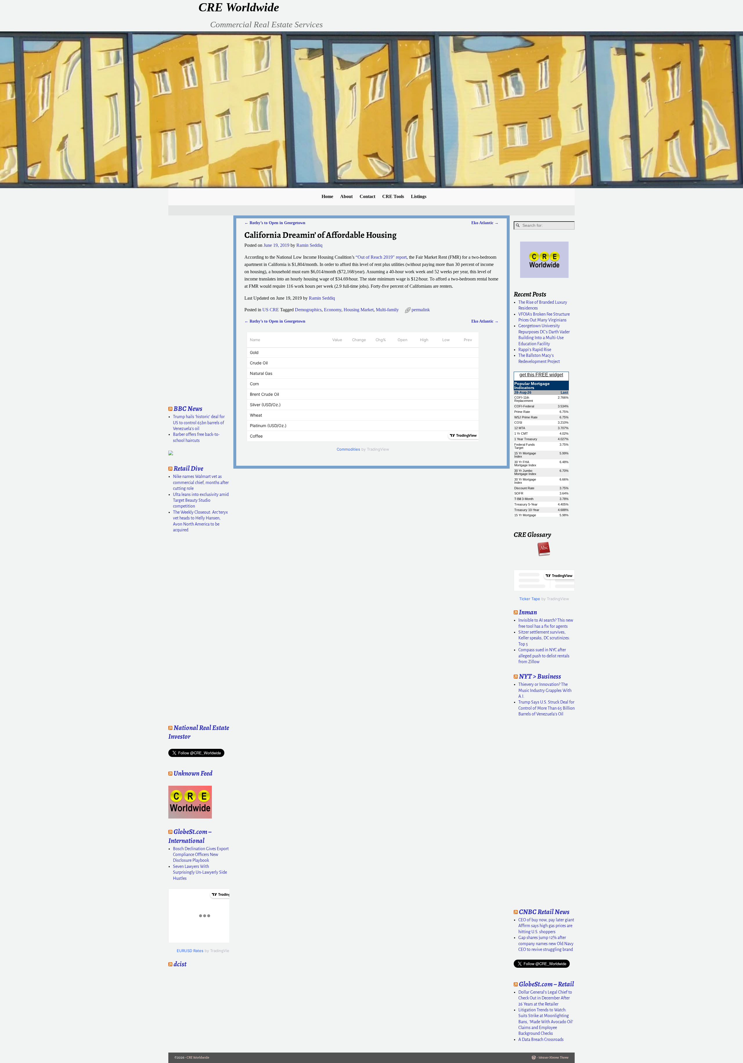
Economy (332, 309)
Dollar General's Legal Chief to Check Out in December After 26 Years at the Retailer (545, 998)
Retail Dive (188, 468)
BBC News (188, 408)
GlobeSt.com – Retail (546, 984)
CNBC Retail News (544, 911)
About (346, 196)
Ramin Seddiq (322, 298)
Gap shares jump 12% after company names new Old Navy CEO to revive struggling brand (546, 943)
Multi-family (387, 309)
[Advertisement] (185, 308)
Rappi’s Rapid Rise (534, 349)
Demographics (308, 309)
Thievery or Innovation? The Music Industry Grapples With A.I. (544, 690)
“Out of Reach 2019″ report (381, 257)
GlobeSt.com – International (189, 836)
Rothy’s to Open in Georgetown (274, 222)
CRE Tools (393, 196)
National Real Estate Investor (198, 732)
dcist (180, 964)
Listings (418, 196)
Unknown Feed (193, 773)
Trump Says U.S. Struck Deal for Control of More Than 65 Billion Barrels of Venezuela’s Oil (546, 708)
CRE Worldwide (239, 7)
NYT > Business (540, 676)
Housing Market (359, 309)
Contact (367, 196)
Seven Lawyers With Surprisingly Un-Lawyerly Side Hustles (200, 872)
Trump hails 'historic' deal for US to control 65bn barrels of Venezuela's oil (199, 422)
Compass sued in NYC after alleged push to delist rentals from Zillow (543, 655)
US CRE (270, 309)
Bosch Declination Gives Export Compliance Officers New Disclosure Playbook (201, 854)
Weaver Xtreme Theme (553, 1058)
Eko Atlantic (485, 222)
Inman (528, 612)
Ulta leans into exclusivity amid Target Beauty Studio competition (201, 500)
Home (327, 196)
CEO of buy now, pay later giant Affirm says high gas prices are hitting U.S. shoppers (546, 926)
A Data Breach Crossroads (541, 1039)
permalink (421, 309)
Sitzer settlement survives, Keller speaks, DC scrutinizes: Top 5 (544, 638)
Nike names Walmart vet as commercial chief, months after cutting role (201, 482)
